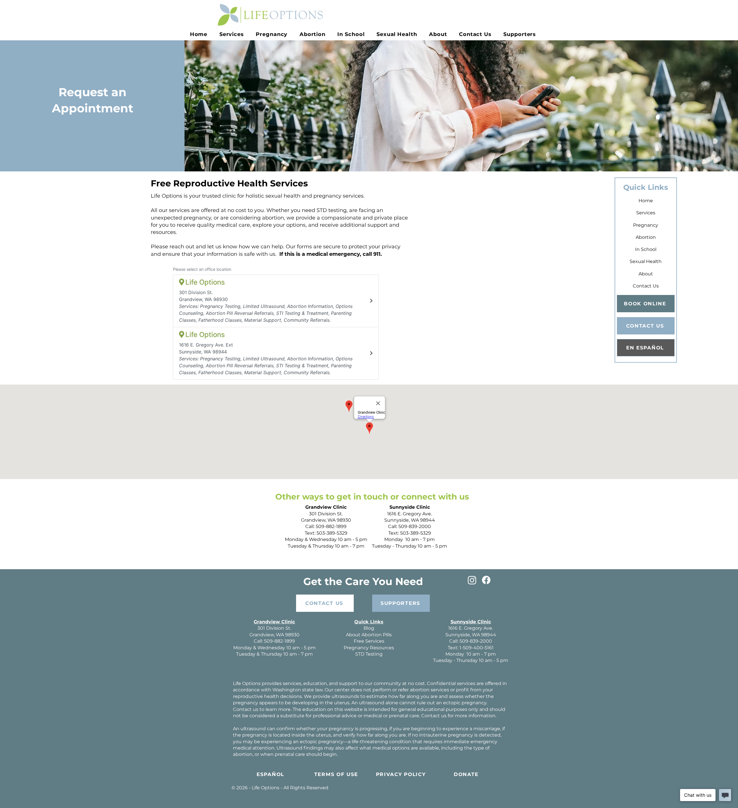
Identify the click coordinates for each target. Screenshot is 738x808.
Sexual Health (646, 261)
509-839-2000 (414, 526)
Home (646, 200)
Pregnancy (645, 225)
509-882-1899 (331, 526)
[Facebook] (486, 580)
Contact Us (646, 286)
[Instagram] (472, 580)
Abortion (646, 237)
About (646, 274)
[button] (272, 34)
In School (645, 249)
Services (645, 212)
